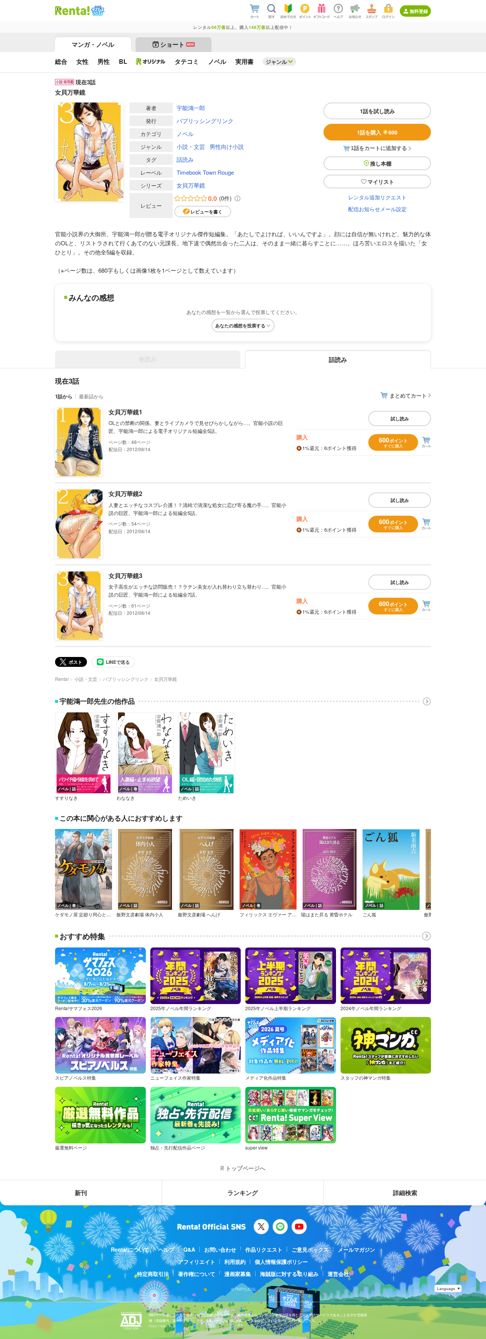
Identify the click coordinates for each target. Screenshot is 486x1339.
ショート (177, 44)
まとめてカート (408, 395)
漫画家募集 (237, 1273)
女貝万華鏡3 (125, 575)
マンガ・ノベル (93, 44)
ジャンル (276, 61)
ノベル (185, 133)
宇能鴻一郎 (191, 108)
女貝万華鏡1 (125, 411)
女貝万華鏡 (191, 185)
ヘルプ (166, 1249)
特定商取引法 (153, 1273)
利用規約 (235, 1261)
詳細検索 (405, 1192)
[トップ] (72, 10)
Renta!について (130, 1249)
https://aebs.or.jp (162, 1325)
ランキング (242, 1192)
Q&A (189, 1249)
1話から (64, 396)
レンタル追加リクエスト (377, 197)
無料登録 (419, 11)
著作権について (196, 1273)
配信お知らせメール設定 (377, 209)
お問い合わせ (220, 1249)
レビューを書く (206, 211)
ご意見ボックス (310, 1249)
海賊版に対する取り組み (289, 1273)
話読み (185, 159)
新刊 (81, 1192)
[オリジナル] (151, 61)
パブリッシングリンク (205, 121)
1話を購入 (377, 132)
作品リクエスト (263, 1249)
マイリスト (381, 181)
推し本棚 (380, 163)
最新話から (91, 396)
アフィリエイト (196, 1261)
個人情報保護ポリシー (281, 1261)
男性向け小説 (227, 146)
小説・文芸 (191, 146)
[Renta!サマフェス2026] (97, 11)
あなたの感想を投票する (240, 325)
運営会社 (338, 1273)
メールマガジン (356, 1249)
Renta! (62, 679)
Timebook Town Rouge (205, 172)
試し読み (400, 418)
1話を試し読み (377, 111)
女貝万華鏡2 (125, 493)
